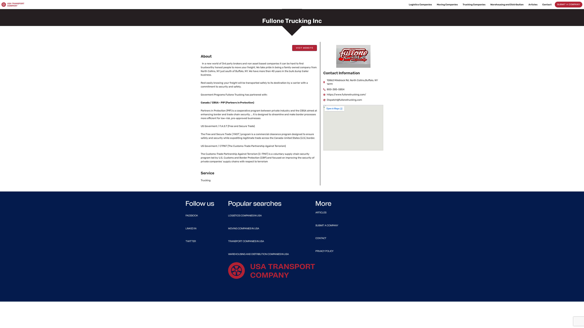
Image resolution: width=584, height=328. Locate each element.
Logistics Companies (420, 4)
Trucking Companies (474, 4)
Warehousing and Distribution (507, 4)
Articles (532, 4)
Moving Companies (447, 4)
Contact (547, 4)
